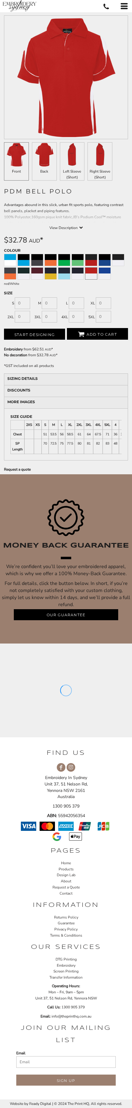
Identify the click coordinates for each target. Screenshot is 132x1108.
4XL (64, 317)
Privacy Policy (66, 929)
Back (44, 171)
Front (16, 171)
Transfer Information (66, 977)
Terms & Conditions (66, 935)
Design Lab (66, 875)
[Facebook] (61, 767)
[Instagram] (71, 767)
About (66, 881)
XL (93, 303)
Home (66, 863)
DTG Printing (66, 959)
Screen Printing (66, 971)
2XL (10, 317)
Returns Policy (66, 917)
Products (66, 869)
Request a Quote (66, 887)
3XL (37, 317)
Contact (66, 893)
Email (20, 1053)
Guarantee (66, 923)
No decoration (15, 355)
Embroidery (13, 349)
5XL (91, 317)
